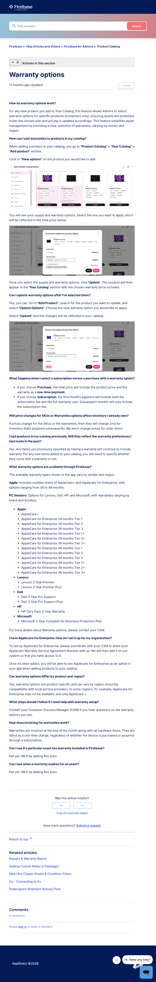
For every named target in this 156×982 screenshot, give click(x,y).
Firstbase (15, 46)
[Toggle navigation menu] (149, 7)
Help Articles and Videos (43, 46)
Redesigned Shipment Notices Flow (35, 889)
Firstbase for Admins (78, 46)
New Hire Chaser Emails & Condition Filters (40, 874)
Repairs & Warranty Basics (28, 858)
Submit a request (88, 825)
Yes (61, 805)
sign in (22, 926)
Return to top (19, 839)
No (82, 805)
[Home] (20, 7)
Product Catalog (108, 46)
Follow (126, 85)
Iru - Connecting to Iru (25, 881)
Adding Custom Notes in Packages (34, 866)
